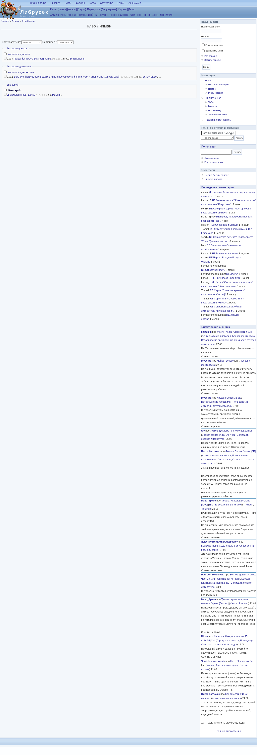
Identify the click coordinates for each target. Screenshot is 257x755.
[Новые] (62, 9)
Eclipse (230, 360)
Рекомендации (215, 93)
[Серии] (81, 9)
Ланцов (229, 451)
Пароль (205, 36)
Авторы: (54, 15)
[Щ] (149, 15)
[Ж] (82, 15)
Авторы (15, 21)
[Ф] (131, 15)
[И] (89, 15)
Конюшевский (233, 694)
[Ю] (157, 15)
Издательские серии (218, 84)
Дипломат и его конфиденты (235, 430)
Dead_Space (208, 500)
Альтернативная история (216, 336)
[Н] (106, 15)
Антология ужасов (17, 48)
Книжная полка (37, 3)
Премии (212, 89)
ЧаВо (210, 102)
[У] (127, 15)
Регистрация (210, 56)
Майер (220, 360)
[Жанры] (72, 9)
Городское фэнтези (228, 640)
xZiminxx (206, 332)
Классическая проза (227, 665)
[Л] (99, 15)
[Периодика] (93, 9)
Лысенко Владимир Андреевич (220, 541)
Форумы (80, 3)
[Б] (64, 15)
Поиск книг (208, 146)
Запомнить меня (214, 51)
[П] (113, 15)
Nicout (205, 636)
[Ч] (141, 15)
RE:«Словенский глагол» (224, 224)
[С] (120, 15)
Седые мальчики (228, 545)
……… (230, 389)
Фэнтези (231, 435)
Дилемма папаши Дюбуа (21, 94)
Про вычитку (214, 110)
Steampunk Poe (245, 661)
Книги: (53, 9)
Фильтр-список (211, 158)
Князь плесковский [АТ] (239, 332)
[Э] (153, 15)
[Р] (117, 15)
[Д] (74, 15)
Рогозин (56, 94)
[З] (85, 15)
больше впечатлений (229, 731)
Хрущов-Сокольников (229, 397)
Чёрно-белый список (216, 175)
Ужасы (249, 504)
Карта (92, 3)
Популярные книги (213, 162)
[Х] (134, 15)
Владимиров (76, 58)
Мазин (220, 332)
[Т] (124, 15)
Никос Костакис (210, 451)
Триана (225, 500)
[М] (103, 15)
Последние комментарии (217, 187)
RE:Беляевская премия (224, 253)
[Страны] (122, 9)
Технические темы (217, 114)
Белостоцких (150, 76)
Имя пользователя (210, 26)
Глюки (120, 3)
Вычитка (212, 106)
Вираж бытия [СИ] (245, 451)
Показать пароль (214, 45)
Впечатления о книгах (215, 326)
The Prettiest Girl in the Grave (225, 504)
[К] (96, 15)
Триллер (206, 508)
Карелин (219, 636)
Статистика (106, 3)
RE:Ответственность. (213, 270)
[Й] (92, 15)
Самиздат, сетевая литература (219, 644)
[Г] (71, 15)
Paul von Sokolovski (212, 574)
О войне (213, 550)
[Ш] (145, 15)
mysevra (206, 360)
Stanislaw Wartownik (213, 661)
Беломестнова (209, 545)
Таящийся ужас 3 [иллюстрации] (32, 58)
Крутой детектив (222, 406)
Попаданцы (224, 459)
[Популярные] (109, 9)
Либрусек (34, 12)
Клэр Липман (28, 21)
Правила (55, 3)
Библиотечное (213, 98)
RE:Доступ (232, 274)
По (232, 661)
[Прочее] (168, 15)
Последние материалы (218, 119)
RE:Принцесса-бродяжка (225, 278)
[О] (110, 15)
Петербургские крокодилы (216, 401)
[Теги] (131, 9)
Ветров (234, 574)
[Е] (78, 15)
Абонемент (134, 3)
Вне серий (12, 84)
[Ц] (138, 15)
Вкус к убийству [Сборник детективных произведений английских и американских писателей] (67, 76)
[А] (61, 15)
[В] (68, 15)
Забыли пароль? (212, 60)
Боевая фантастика (243, 336)
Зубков (214, 430)
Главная (5, 21)
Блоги (68, 3)
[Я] (161, 15)
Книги (208, 80)
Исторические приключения (217, 340)
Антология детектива (19, 66)
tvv (203, 430)
